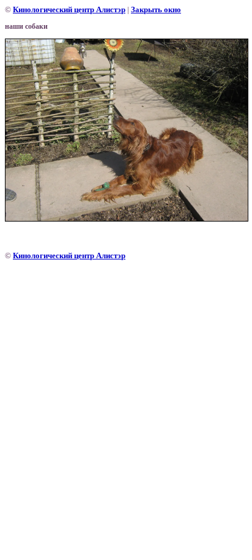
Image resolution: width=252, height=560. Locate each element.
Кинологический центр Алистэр (69, 9)
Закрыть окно (156, 9)
